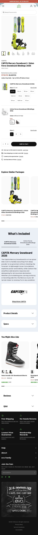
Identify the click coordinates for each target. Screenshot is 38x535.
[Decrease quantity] (3, 144)
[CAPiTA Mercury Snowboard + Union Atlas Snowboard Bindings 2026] (15, 190)
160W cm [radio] (20, 100)
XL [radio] (20, 134)
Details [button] (26, 153)
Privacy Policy (19, 524)
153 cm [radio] (25, 91)
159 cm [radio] (13, 100)
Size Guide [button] (33, 87)
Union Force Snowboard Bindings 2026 (22, 110)
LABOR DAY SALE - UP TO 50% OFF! (19, 1)
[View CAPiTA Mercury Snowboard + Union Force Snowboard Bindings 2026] (3, 53)
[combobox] (19, 12)
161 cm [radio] (27, 100)
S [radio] (11, 134)
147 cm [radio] (12, 91)
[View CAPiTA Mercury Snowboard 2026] (8, 53)
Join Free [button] (25, 150)
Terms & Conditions (19, 527)
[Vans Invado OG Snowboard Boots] (15, 355)
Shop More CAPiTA (19, 301)
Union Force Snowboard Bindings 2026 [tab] (27, 242)
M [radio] (16, 134)
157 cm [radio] (20, 96)
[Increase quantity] (8, 144)
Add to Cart (23, 144)
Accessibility (19, 529)
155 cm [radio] (32, 91)
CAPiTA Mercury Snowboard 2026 (22, 84)
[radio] (12, 122)
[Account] (31, 6)
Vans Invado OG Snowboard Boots (14, 375)
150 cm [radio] (19, 91)
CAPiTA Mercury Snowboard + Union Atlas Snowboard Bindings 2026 (14, 211)
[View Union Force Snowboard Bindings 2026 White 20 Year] (13, 53)
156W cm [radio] (13, 96)
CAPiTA (3, 61)
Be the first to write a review (9, 73)
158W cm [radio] (27, 96)
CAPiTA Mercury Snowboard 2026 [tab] (10, 242)
